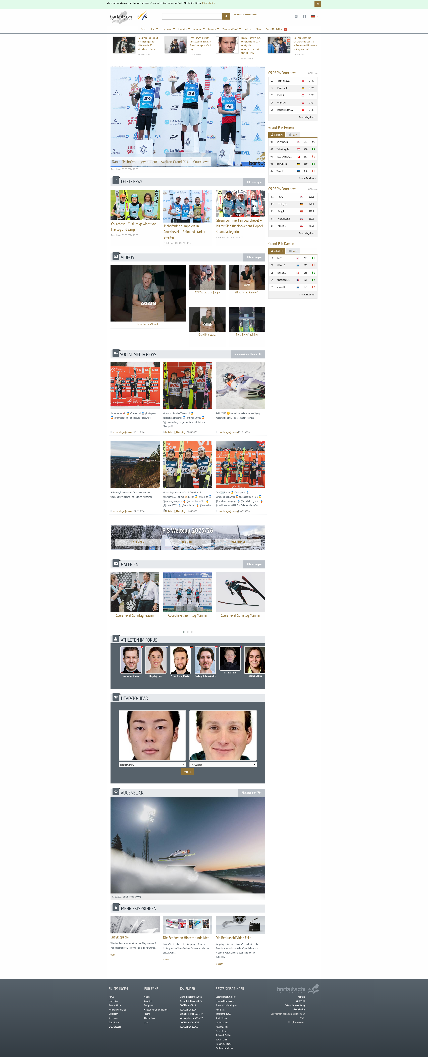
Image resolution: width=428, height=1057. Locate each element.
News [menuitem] (143, 29)
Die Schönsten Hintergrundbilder (186, 937)
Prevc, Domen (222, 1031)
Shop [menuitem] (258, 29)
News (111, 996)
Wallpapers (149, 1005)
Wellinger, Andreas (224, 1048)
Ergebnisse (238, 542)
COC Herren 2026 (188, 1005)
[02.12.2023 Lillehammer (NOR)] (188, 848)
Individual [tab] (278, 134)
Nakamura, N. (282, 141)
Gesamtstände (115, 1005)
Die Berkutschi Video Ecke (233, 937)
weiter (113, 954)
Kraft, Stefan (221, 1018)
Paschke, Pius (222, 1026)
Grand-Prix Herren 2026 (191, 996)
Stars (146, 1022)
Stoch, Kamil (221, 1039)
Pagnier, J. (281, 272)
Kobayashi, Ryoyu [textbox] (127, 764)
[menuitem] (296, 16)
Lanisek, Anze (222, 1022)
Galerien (148, 1001)
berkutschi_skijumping (123, 432)
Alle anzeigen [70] (251, 793)
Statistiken (113, 1013)
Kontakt (301, 996)
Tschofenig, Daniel (224, 1043)
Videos (147, 996)
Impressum (300, 1000)
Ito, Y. (280, 196)
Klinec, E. (282, 225)
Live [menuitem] (153, 29)
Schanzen (113, 1018)
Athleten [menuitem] (197, 29)
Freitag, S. (282, 204)
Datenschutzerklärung (295, 1005)
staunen (166, 959)
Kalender (138, 542)
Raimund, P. (282, 88)
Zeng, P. (281, 211)
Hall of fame (149, 1018)
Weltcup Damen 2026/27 (191, 1018)
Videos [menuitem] (248, 29)
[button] (184, 632)
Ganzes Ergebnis (306, 117)
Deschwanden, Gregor (225, 996)
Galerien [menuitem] (212, 29)
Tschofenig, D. (283, 80)
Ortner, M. (281, 102)
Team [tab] (294, 134)
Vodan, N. (281, 287)
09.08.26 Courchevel (293, 72)
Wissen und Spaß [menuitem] (230, 29)
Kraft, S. (280, 95)
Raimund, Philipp (223, 1035)
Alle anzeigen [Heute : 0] (247, 354)
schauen (219, 963)
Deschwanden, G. (285, 109)
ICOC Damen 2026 (188, 1009)
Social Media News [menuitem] (276, 29)
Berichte (187, 542)
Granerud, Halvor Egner (226, 1005)
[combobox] (152, 764)
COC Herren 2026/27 (189, 1022)
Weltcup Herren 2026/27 (191, 1013)
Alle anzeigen (254, 182)
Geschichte (114, 1022)
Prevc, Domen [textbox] (196, 764)
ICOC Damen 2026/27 (190, 1026)
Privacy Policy (208, 3)
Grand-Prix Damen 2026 (191, 1001)
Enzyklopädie (120, 937)
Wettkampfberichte (117, 1009)
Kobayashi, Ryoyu (223, 1013)
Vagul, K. (280, 171)
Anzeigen (187, 771)
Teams (147, 1013)
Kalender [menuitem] (182, 29)
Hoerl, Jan (220, 1009)
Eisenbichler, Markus (225, 1001)
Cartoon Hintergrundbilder (156, 1009)
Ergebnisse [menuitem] (167, 29)
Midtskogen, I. (284, 218)
